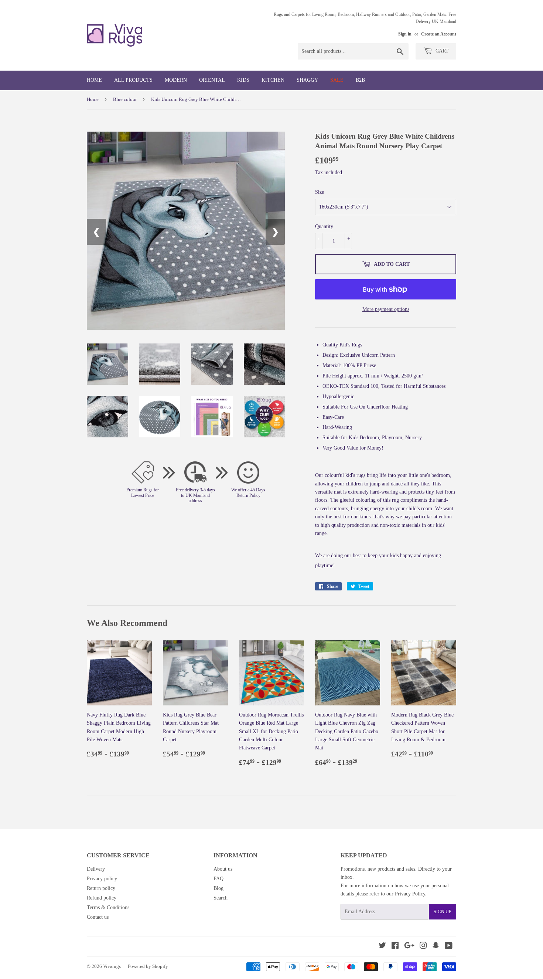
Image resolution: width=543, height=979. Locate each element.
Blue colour (125, 99)
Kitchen (273, 80)
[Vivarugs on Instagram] (423, 946)
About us (223, 869)
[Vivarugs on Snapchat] (436, 946)
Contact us (98, 917)
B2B (360, 80)
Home (94, 80)
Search (221, 898)
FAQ (218, 878)
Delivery (96, 869)
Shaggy (307, 80)
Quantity (324, 226)
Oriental (212, 80)
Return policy (101, 888)
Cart (441, 51)
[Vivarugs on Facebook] (395, 946)
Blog (218, 888)
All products (133, 80)
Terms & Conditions (108, 907)
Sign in (404, 34)
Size (319, 192)
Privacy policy (102, 878)
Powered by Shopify (148, 966)
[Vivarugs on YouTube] (448, 946)
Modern (176, 80)
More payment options (385, 309)
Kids (243, 80)
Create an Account (438, 34)
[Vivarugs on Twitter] (382, 946)
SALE (337, 80)
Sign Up (442, 911)
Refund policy (101, 898)
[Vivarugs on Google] (409, 946)
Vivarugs (112, 966)
